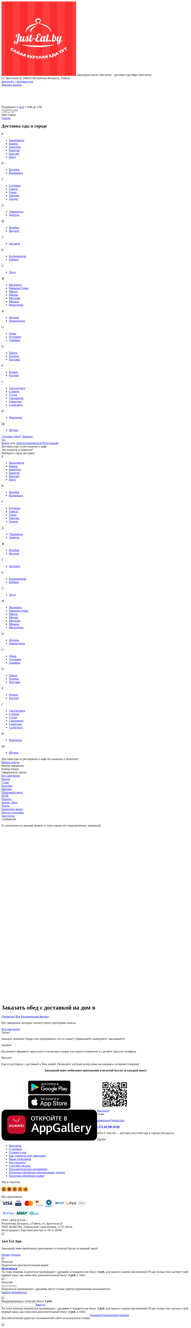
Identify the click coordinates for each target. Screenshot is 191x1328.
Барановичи (16, 140)
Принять (95, 1315)
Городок (14, 195)
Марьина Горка (18, 288)
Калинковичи (17, 256)
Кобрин (14, 259)
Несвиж (14, 317)
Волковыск (16, 172)
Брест (12, 156)
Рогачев (14, 375)
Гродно (13, 198)
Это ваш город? (11, 436)
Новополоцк (17, 320)
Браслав (14, 153)
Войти (5, 443)
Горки (13, 192)
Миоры (13, 294)
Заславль (14, 243)
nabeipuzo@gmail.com (110, 1120)
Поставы (14, 359)
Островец (15, 336)
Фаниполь (15, 417)
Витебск (14, 169)
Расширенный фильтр (35, 1016)
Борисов (14, 150)
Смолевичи (16, 398)
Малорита (15, 284)
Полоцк (14, 356)
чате (21, 107)
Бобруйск (15, 146)
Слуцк (13, 394)
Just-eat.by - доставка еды (17, 81)
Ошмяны (14, 340)
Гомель (13, 188)
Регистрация (50, 443)
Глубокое (15, 185)
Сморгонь (15, 401)
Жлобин (14, 227)
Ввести (40, 1304)
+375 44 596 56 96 (108, 1126)
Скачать (15, 1254)
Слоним (14, 391)
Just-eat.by (103, 1110)
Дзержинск (16, 211)
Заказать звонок (11, 84)
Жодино (14, 230)
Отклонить (108, 1315)
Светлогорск (17, 388)
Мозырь (14, 301)
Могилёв (14, 298)
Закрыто (27, 436)
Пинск (13, 352)
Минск (13, 291)
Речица (13, 372)
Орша (12, 333)
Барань (13, 143)
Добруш (14, 214)
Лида (12, 272)
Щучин (13, 430)
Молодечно (16, 304)
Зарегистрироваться (28, 443)
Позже (5, 1254)
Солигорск (16, 404)
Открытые (8, 1016)
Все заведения (10, 1029)
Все (17, 1016)
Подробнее (122, 1315)
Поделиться (9, 1268)
